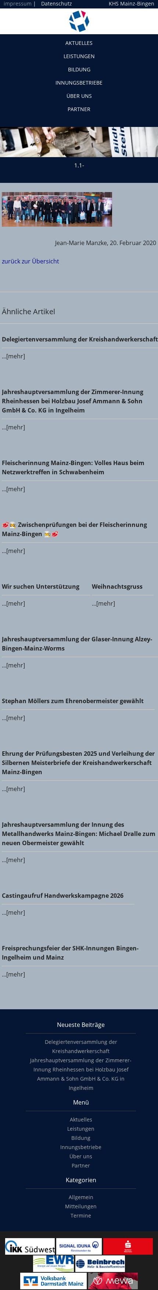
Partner (79, 109)
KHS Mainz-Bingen (131, 3)
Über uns (79, 95)
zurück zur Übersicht (30, 261)
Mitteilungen (81, 1206)
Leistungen (79, 56)
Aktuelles (79, 42)
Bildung (79, 69)
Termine (81, 1215)
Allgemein (81, 1197)
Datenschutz (56, 3)
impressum (18, 3)
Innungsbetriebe (79, 82)
